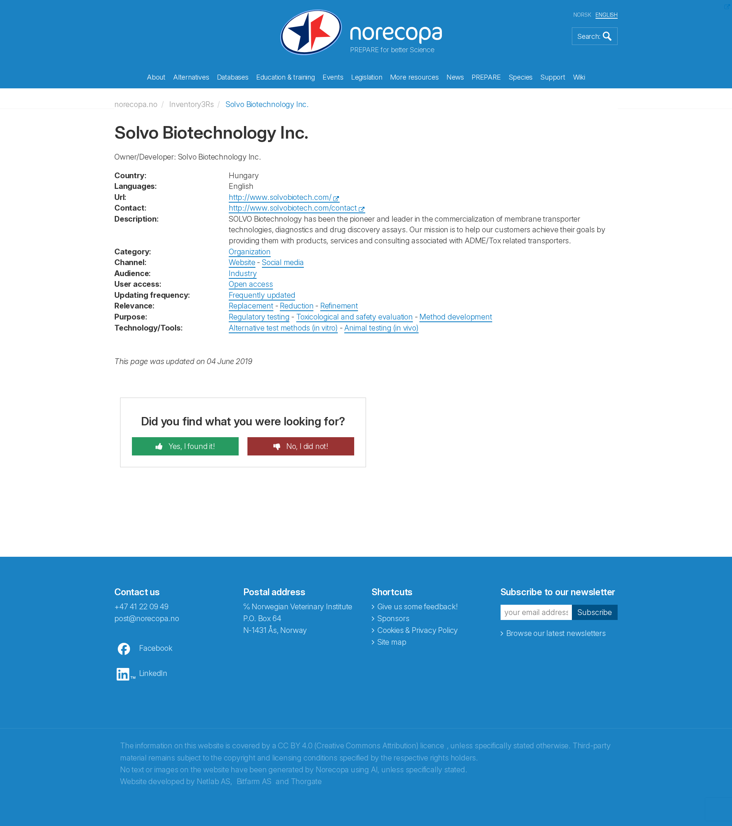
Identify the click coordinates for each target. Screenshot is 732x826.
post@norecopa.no (146, 618)
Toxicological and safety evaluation (354, 316)
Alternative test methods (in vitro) (283, 327)
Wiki (579, 77)
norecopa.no (135, 104)
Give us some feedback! (417, 606)
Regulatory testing (259, 316)
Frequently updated (262, 295)
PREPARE (486, 77)
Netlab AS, (214, 781)
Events (333, 77)
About (156, 77)
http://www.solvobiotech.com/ (280, 197)
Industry (243, 273)
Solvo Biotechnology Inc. (267, 104)
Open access (251, 284)
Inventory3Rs (191, 104)
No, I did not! (306, 446)
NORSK (582, 14)
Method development (455, 316)
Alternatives (191, 77)
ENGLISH (607, 14)
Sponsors (393, 618)
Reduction (296, 305)
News (455, 77)
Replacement (251, 305)
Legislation (366, 77)
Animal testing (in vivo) (381, 327)
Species (521, 77)
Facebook (155, 648)
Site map (391, 642)
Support (552, 77)
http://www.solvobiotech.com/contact (293, 207)
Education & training (285, 77)
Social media (283, 262)
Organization (250, 251)
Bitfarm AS (254, 781)
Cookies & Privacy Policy (417, 630)
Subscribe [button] (595, 612)
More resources (414, 77)
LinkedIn (153, 673)
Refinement (339, 305)
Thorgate (306, 781)
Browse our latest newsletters (556, 633)
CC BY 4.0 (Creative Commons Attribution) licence (361, 745)
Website (242, 262)
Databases (233, 77)
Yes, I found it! (191, 446)
